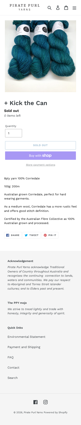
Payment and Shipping (24, 347)
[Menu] (74, 7)
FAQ (11, 357)
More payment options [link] (40, 164)
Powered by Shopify (55, 412)
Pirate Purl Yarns (33, 412)
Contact (13, 367)
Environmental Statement (26, 337)
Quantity (10, 125)
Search (13, 378)
